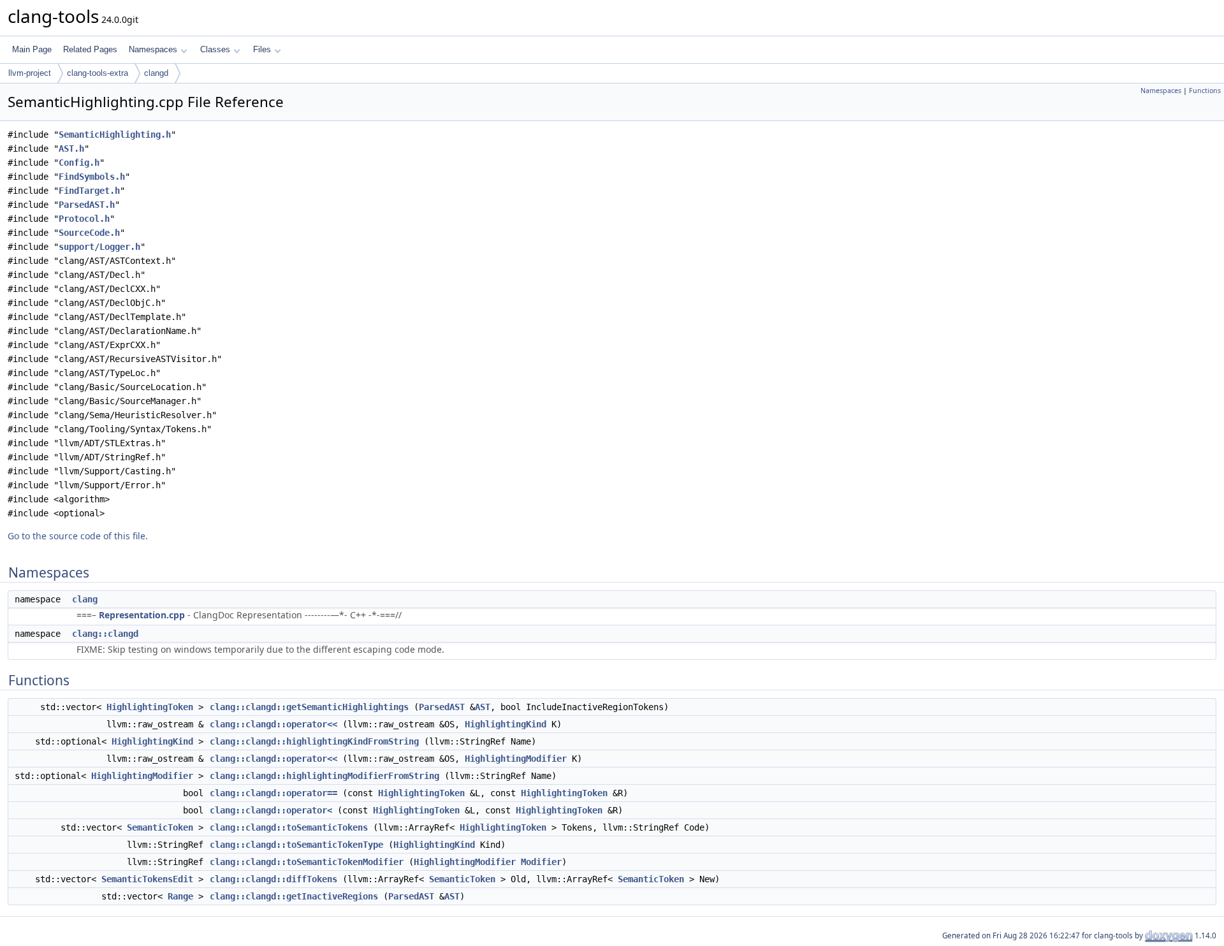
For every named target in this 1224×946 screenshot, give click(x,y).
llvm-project (29, 73)
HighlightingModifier (516, 758)
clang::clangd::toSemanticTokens (289, 827)
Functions (1205, 90)
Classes (215, 49)
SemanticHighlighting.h (115, 134)
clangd (156, 73)
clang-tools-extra (97, 73)
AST (482, 707)
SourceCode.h (89, 233)
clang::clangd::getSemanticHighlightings (309, 707)
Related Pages (90, 49)
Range (180, 896)
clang (85, 599)
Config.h (79, 162)
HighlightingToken (149, 707)
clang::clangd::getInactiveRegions (294, 896)
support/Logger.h (99, 247)
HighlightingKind (505, 724)
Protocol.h (84, 219)
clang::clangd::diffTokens (273, 879)
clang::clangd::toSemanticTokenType (296, 845)
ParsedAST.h (87, 205)
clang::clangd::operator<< (273, 724)
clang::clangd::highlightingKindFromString (314, 741)
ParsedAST (442, 707)
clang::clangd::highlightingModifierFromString (324, 776)
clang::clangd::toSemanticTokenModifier (307, 862)
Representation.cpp (142, 615)
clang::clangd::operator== (273, 793)
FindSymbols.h (92, 176)
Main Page (32, 49)
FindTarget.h (89, 191)
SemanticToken (160, 827)
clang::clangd (105, 634)
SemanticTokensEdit (147, 879)
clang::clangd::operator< (271, 810)
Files (262, 49)
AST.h (71, 148)
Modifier (541, 862)
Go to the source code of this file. (78, 536)
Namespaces (153, 49)
